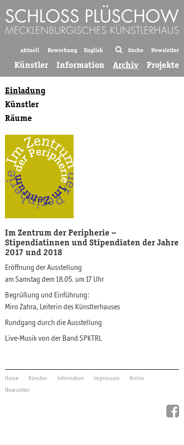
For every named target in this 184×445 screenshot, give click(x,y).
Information (80, 64)
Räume (18, 118)
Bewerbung (62, 50)
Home (12, 378)
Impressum (107, 378)
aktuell (30, 50)
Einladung (25, 90)
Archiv (125, 64)
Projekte (163, 64)
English (93, 50)
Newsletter (165, 50)
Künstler (31, 64)
